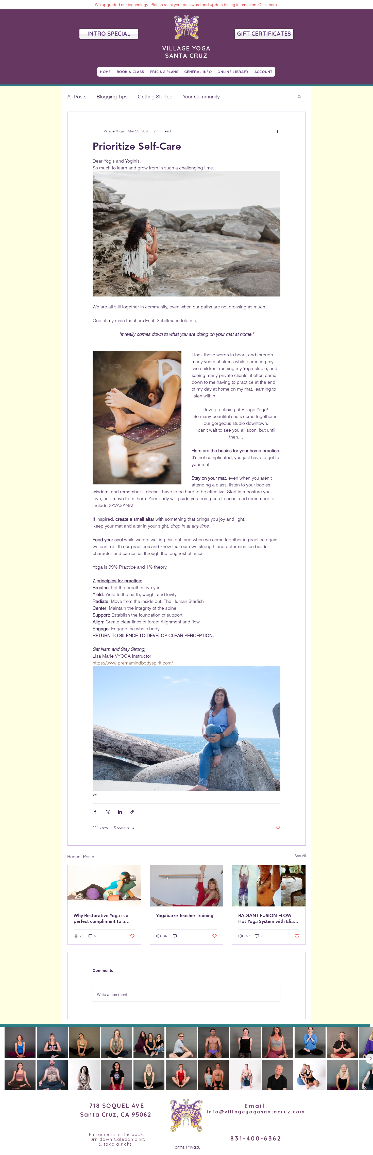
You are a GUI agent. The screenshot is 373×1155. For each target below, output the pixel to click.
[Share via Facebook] (95, 811)
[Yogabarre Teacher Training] (186, 885)
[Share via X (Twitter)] (107, 811)
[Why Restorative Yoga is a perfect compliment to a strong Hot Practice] (104, 885)
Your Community (201, 96)
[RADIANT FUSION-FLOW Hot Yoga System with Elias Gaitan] (269, 885)
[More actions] (277, 131)
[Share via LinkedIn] (119, 811)
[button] (299, 96)
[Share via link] (132, 811)
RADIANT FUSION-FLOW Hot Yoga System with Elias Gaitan (267, 918)
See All (300, 855)
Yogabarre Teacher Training (184, 915)
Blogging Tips (112, 96)
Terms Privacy (186, 1147)
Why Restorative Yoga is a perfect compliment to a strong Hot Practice (101, 918)
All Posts (77, 96)
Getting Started (155, 96)
